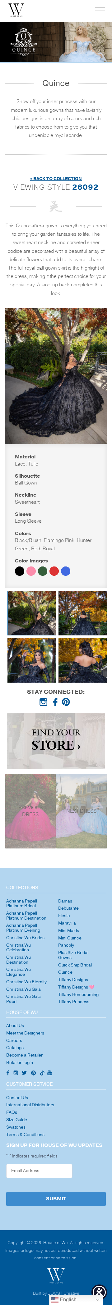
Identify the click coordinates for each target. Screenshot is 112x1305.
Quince (65, 972)
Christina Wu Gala (23, 989)
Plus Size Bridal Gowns (73, 955)
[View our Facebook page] (56, 703)
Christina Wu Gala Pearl (23, 999)
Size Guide (16, 1120)
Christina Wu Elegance (18, 971)
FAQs (11, 1112)
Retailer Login (19, 1063)
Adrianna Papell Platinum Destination (26, 915)
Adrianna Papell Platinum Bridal (21, 903)
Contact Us (17, 1098)
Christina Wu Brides (25, 938)
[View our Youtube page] (49, 1073)
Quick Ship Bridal (75, 965)
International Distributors (30, 1105)
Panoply (66, 945)
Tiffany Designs (73, 980)
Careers (14, 1041)
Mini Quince (70, 938)
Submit (56, 1198)
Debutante (68, 908)
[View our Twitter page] (25, 1074)
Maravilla (67, 923)
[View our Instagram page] (44, 703)
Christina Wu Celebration (18, 947)
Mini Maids (68, 931)
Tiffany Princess (73, 1002)
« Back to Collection (56, 179)
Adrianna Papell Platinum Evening (23, 927)
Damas (65, 901)
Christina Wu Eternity (26, 982)
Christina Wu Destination (18, 959)
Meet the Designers (25, 1033)
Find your (56, 740)
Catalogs (15, 1048)
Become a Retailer (24, 1055)
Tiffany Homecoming (78, 995)
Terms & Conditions (25, 1135)
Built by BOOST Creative (56, 1293)
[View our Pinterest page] (67, 703)
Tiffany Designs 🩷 (76, 987)
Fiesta (64, 916)
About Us (15, 1026)
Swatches (16, 1127)
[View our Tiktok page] (42, 1074)
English (67, 1299)
